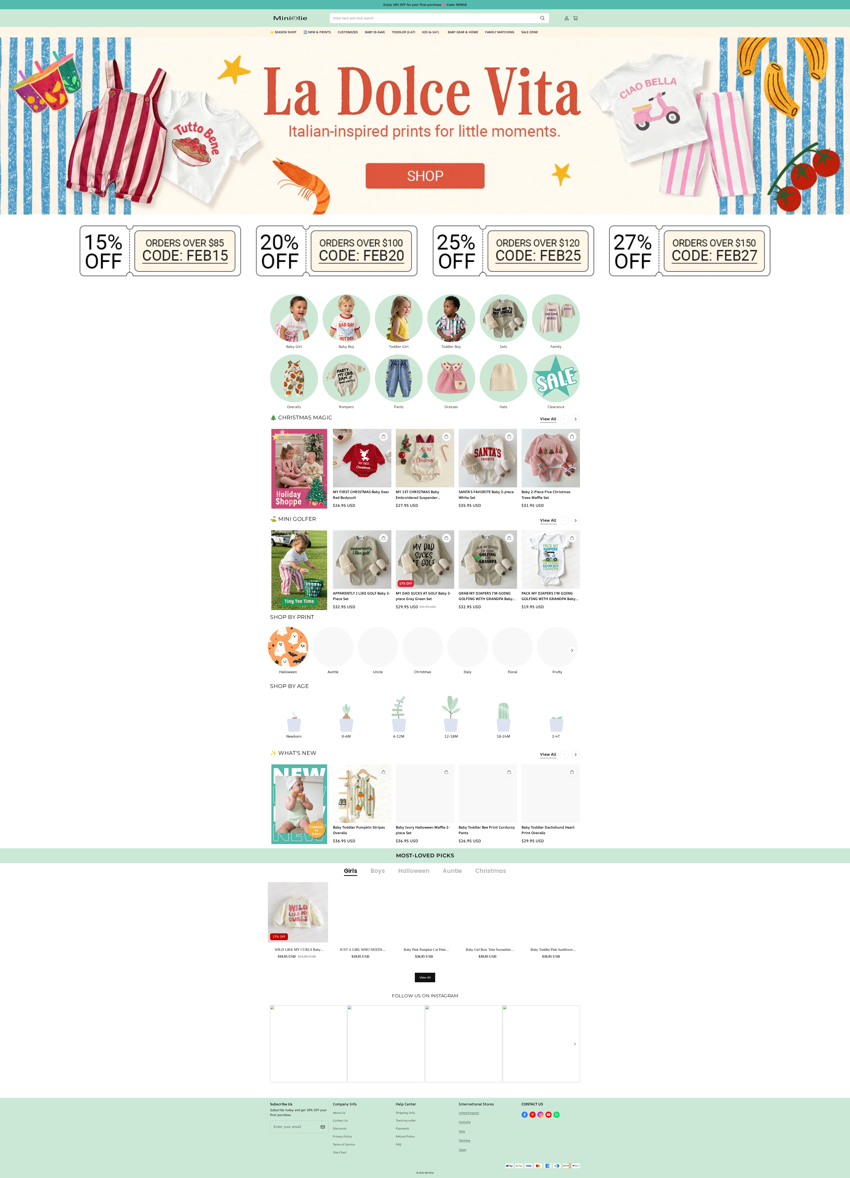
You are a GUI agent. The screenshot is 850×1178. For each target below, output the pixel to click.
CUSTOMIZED (348, 32)
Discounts (339, 1128)
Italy (462, 1131)
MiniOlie (429, 1172)
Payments (402, 1128)
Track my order (406, 1120)
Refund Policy (405, 1136)
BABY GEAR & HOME (463, 32)
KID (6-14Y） (431, 32)
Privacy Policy (342, 1136)
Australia (465, 1122)
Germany (464, 1140)
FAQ (398, 1144)
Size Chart (339, 1152)
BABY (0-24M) (375, 32)
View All (548, 418)
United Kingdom (469, 1113)
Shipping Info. (405, 1113)
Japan (462, 1149)
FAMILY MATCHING (499, 32)
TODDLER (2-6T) (403, 32)
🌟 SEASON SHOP (283, 32)
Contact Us (340, 1120)
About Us (339, 1113)
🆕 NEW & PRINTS (317, 32)
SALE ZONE (529, 32)
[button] (574, 1044)
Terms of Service (344, 1144)
